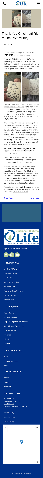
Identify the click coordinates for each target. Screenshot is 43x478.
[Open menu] (38, 3)
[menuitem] (21, 269)
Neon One (28, 473)
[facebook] (6, 255)
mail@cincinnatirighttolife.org (15, 406)
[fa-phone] (4, 5)
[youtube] (17, 255)
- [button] (5, 430)
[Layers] (37, 427)
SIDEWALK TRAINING (20, 192)
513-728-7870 (9, 404)
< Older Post (7, 198)
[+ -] (21, 444)
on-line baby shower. (22, 55)
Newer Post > (35, 198)
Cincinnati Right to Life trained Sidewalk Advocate (21, 105)
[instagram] (11, 255)
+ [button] (5, 427)
